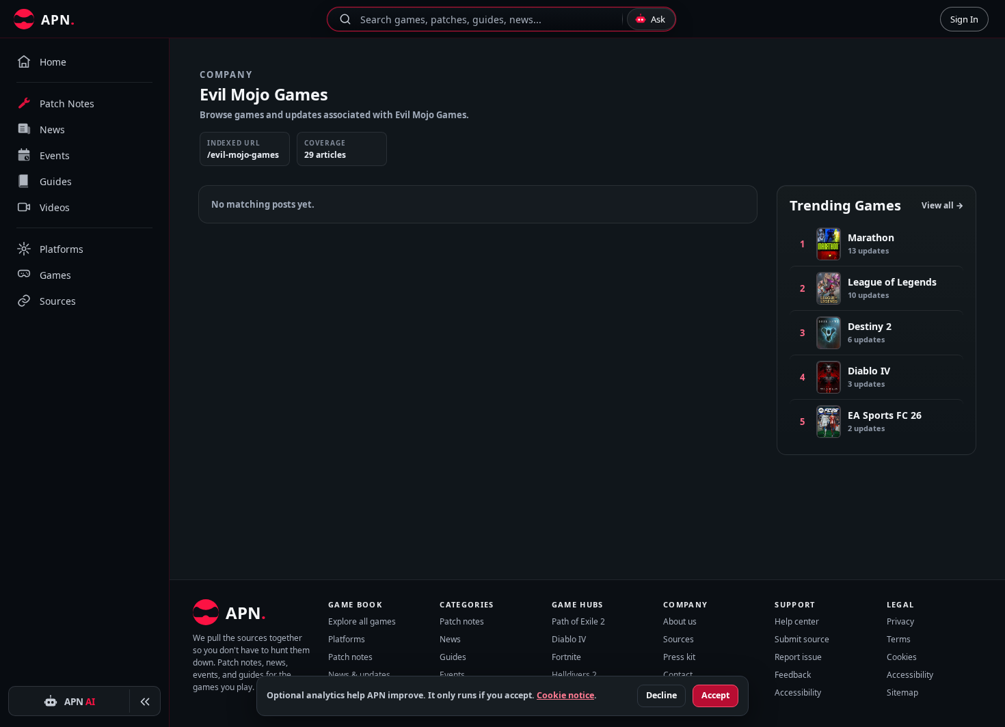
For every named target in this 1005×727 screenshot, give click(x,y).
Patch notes (350, 657)
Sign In (964, 19)
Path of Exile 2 (578, 621)
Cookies (902, 657)
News (450, 639)
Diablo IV (569, 639)
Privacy (900, 621)
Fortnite (566, 657)
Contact (678, 675)
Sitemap (902, 692)
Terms (899, 639)
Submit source (802, 639)
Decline (661, 695)
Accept (715, 695)
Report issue (798, 657)
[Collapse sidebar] (145, 702)
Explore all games (362, 621)
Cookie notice (565, 695)
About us (680, 621)
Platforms (346, 639)
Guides (453, 657)
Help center (797, 621)
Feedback (793, 675)
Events (452, 675)
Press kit (679, 657)
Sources (678, 639)
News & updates (359, 675)
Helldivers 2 (574, 675)
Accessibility (798, 692)
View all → (942, 205)
